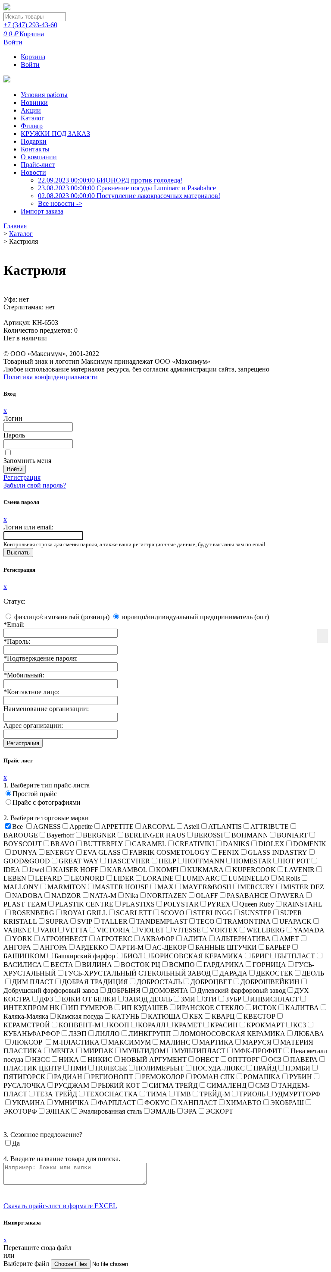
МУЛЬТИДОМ (144, 1051)
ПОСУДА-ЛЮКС (219, 1068)
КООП (119, 1025)
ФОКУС (156, 1102)
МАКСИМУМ (129, 1042)
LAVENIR (299, 869)
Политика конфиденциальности (50, 377)
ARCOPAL (158, 826)
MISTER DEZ (303, 887)
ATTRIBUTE (269, 826)
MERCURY (257, 887)
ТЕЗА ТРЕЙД (56, 1094)
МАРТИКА (216, 1042)
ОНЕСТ (207, 1059)
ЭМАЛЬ (163, 1111)
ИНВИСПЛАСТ (274, 999)
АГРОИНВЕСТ (64, 938)
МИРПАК (98, 1051)
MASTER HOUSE (122, 887)
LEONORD (88, 878)
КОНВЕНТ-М (79, 1025)
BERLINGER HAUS (155, 835)
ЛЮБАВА (309, 1033)
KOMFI (167, 869)
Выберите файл (27, 1263)
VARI (48, 930)
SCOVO (172, 912)
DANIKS (236, 843)
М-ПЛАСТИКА (76, 1042)
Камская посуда (80, 1016)
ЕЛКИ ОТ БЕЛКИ (89, 999)
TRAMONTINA (247, 921)
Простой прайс (34, 793)
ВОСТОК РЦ (140, 964)
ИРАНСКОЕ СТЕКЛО (210, 1007)
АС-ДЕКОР (169, 947)
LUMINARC (201, 878)
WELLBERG (266, 930)
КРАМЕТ (188, 1025)
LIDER (123, 878)
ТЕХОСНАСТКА (112, 1094)
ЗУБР (233, 999)
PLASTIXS (138, 904)
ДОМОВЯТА (168, 990)
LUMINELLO (248, 878)
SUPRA (57, 921)
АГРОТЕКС (114, 938)
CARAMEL (149, 843)
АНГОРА (53, 947)
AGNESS (47, 826)
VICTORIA (113, 930)
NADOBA (27, 895)
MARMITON (66, 887)
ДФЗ (46, 999)
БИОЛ (133, 956)
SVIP (84, 921)
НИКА (69, 1059)
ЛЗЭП (78, 1033)
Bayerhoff (60, 835)
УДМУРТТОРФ (297, 1094)
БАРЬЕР (277, 947)
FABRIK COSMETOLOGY (169, 852)
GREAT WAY (79, 861)
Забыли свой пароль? (34, 485)
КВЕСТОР (259, 1016)
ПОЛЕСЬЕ (111, 1068)
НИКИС (99, 1059)
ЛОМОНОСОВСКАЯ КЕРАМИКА (232, 1033)
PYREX (219, 904)
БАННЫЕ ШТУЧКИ (226, 947)
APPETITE (117, 826)
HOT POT (295, 861)
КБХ (196, 1016)
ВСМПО (182, 964)
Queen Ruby (256, 904)
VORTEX (223, 930)
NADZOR (66, 895)
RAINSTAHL (302, 904)
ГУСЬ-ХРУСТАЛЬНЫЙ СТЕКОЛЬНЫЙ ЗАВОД (138, 973)
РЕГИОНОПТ (112, 1076)
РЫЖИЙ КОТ (119, 1085)
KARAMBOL (127, 869)
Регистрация (22, 477)
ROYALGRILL (85, 912)
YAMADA (309, 930)
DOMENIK (309, 843)
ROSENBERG (33, 912)
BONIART (292, 835)
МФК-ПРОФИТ (258, 1051)
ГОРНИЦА (269, 964)
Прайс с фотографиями (46, 802)
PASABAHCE (248, 895)
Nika (131, 895)
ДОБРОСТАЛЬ (159, 981)
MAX (165, 887)
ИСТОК (265, 1007)
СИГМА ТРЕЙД (173, 1085)
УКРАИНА (28, 1102)
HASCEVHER (128, 861)
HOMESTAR (252, 861)
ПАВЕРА (304, 1059)
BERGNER (99, 835)
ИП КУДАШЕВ (145, 1007)
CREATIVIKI (194, 843)
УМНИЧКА (71, 1102)
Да (16, 1143)
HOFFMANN (205, 861)
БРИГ (260, 956)
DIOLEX (271, 843)
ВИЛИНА (97, 964)
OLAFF (207, 895)
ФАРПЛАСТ (117, 1102)
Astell (192, 826)
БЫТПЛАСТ (296, 956)
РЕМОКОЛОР (163, 1076)
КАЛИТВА (302, 1007)
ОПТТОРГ (243, 1059)
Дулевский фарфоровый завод (241, 990)
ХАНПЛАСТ (197, 1102)
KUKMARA (205, 869)
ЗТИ (210, 999)
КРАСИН (224, 1025)
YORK (22, 938)
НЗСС (41, 1059)
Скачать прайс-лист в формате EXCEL (60, 1205)
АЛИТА (195, 938)
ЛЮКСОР (28, 1042)
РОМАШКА (262, 1076)
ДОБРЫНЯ (124, 990)
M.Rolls (289, 878)
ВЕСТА (61, 964)
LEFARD (48, 878)
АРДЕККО (92, 947)
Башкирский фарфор (84, 956)
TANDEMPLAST (161, 921)
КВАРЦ (223, 1016)
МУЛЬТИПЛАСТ (199, 1051)
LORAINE (158, 878)
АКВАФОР (158, 938)
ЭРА (190, 1111)
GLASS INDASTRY (277, 852)
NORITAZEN (167, 895)
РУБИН (300, 1076)
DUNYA (24, 852)
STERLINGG (212, 912)
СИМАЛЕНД (226, 1085)
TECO (205, 921)
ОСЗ (274, 1059)
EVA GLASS (102, 852)
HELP (167, 861)
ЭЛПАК (58, 1111)
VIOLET (151, 930)
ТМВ (183, 1094)
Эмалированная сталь (110, 1111)
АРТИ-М (130, 947)
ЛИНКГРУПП (149, 1033)
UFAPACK (295, 921)
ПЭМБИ (297, 1068)
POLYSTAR (181, 904)
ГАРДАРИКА (223, 964)
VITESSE (187, 930)
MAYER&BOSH (206, 887)
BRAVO (62, 843)
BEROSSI (208, 835)
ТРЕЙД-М (215, 1094)
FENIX (229, 852)
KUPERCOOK (254, 869)
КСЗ (299, 1025)
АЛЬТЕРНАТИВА (243, 938)
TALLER (114, 921)
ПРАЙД (265, 1068)
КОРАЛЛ (152, 1025)
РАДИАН (68, 1076)
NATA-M (103, 895)
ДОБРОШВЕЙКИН (270, 981)
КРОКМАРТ (265, 1025)
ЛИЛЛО (107, 1033)
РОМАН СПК (214, 1076)
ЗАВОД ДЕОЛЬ (148, 999)
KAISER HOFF (75, 869)
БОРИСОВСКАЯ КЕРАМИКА (197, 956)
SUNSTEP (256, 912)
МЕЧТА (63, 1051)
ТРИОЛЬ (252, 1094)
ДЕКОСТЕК (274, 973)
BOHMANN (249, 835)
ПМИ (78, 1068)
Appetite (81, 826)
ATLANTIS (225, 826)
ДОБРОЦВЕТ (211, 981)
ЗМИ (188, 999)
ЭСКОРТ (219, 1111)
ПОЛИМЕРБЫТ (160, 1068)
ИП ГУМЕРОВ (90, 1007)
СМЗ (262, 1085)
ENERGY (60, 852)
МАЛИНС (174, 1042)
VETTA (76, 930)
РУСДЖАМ (71, 1085)
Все (17, 826)
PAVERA (290, 895)
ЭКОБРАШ (287, 1102)
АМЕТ (289, 938)
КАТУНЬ (125, 1016)
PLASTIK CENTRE (84, 904)
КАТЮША (164, 1016)
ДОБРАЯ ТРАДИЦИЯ (95, 981)
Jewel (36, 869)
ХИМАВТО (244, 1102)
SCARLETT (134, 912)
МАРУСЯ (257, 1042)
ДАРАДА (233, 973)
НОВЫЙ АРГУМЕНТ (154, 1059)
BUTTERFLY (103, 843)
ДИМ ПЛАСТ (32, 981)
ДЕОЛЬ (313, 973)
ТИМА (157, 1094)
